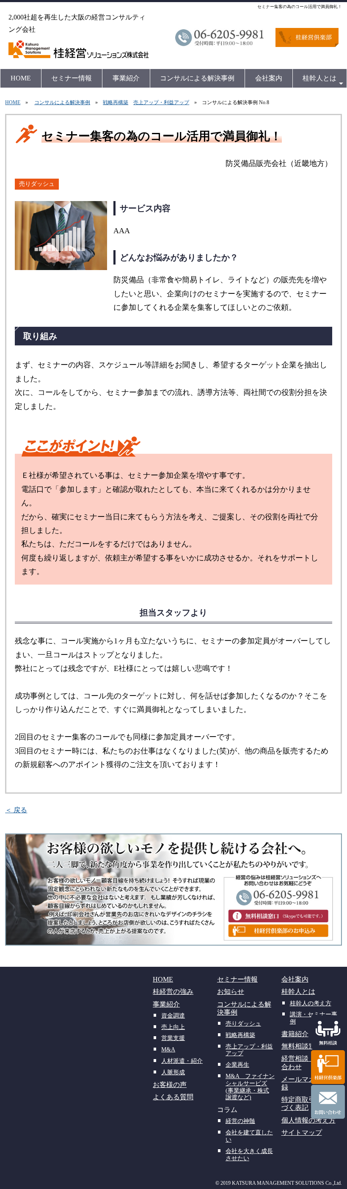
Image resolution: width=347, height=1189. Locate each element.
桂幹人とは (319, 78)
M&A (168, 1049)
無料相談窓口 (301, 1046)
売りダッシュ (37, 184)
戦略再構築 (115, 102)
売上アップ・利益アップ (161, 102)
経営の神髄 (240, 1121)
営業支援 (173, 1038)
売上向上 (173, 1027)
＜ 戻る (16, 810)
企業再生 (237, 1065)
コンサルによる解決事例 (197, 78)
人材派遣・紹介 (182, 1061)
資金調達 (173, 1015)
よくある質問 (173, 1097)
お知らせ (230, 991)
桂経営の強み (173, 991)
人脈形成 (173, 1072)
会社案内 (268, 78)
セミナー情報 (71, 78)
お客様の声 (170, 1084)
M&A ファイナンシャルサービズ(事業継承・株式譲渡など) (250, 1087)
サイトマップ (301, 1132)
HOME (21, 78)
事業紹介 (126, 78)
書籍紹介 (294, 1033)
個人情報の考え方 (308, 1120)
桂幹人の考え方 (310, 1003)
